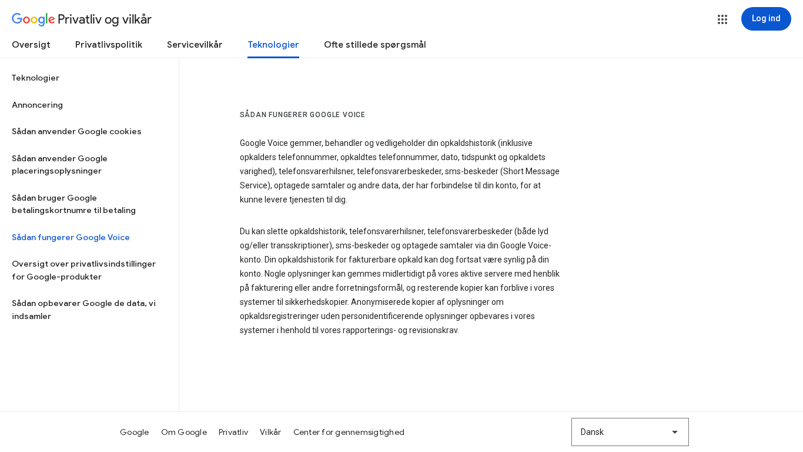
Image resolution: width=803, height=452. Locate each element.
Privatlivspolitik (108, 44)
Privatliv (233, 432)
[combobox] (630, 432)
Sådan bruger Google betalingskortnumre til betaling (74, 204)
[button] (722, 19)
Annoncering (37, 104)
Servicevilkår (195, 44)
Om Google (184, 432)
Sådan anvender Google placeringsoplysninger (60, 165)
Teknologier (273, 44)
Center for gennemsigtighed (349, 432)
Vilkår (271, 432)
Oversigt (31, 44)
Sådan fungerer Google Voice (71, 237)
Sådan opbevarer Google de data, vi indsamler (84, 309)
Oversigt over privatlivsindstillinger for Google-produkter (84, 270)
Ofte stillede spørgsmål (375, 44)
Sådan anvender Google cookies (77, 131)
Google (134, 432)
